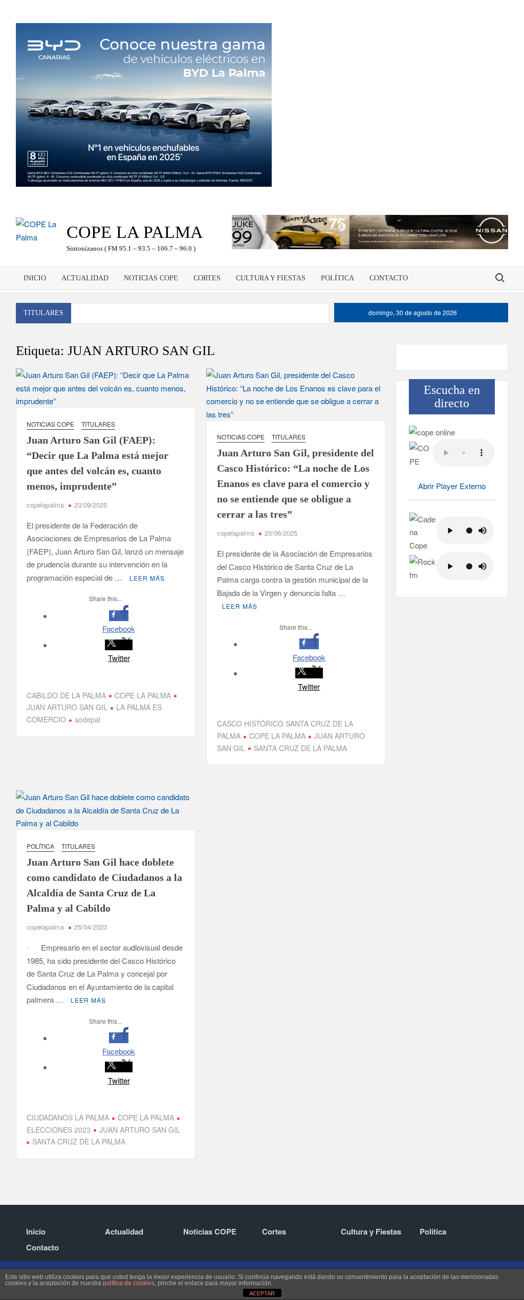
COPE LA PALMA (143, 695)
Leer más (147, 578)
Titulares (98, 424)
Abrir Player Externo (452, 485)
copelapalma (45, 505)
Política (337, 278)
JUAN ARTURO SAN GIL (139, 1130)
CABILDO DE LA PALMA (66, 695)
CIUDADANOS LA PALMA (68, 1117)
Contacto (388, 278)
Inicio (35, 278)
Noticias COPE (151, 278)
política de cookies (129, 1283)
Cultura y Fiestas (270, 278)
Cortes (207, 278)
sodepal (87, 719)
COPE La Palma (135, 232)
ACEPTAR (262, 1293)
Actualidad (84, 278)
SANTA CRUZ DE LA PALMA (300, 748)
